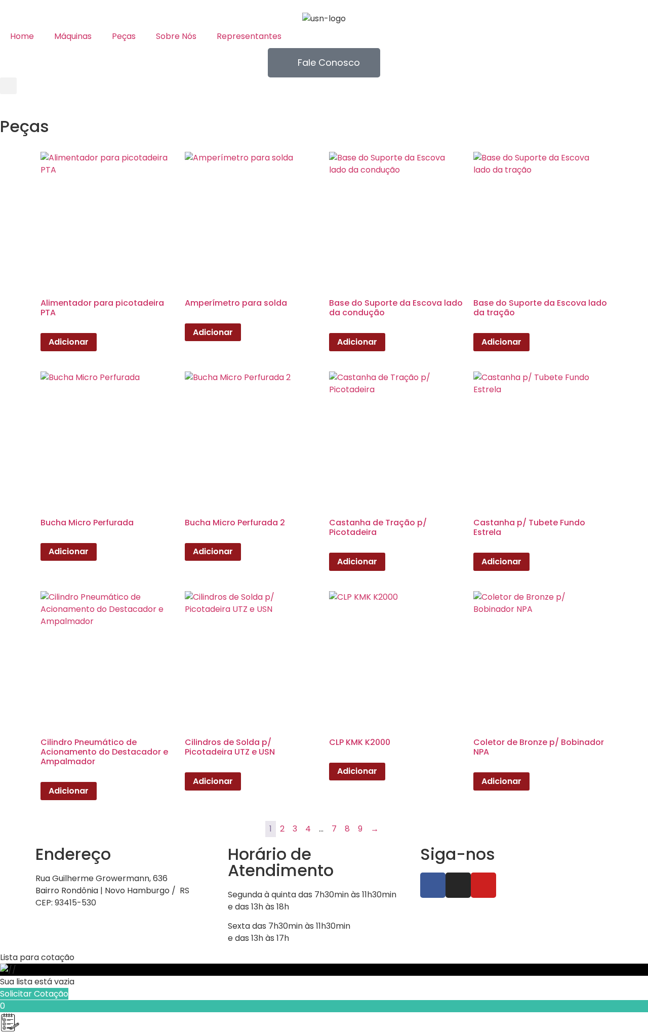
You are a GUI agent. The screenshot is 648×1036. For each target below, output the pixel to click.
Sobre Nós (176, 36)
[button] (8, 85)
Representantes (249, 36)
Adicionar (69, 342)
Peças (124, 36)
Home (22, 36)
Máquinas (73, 36)
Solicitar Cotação (34, 994)
